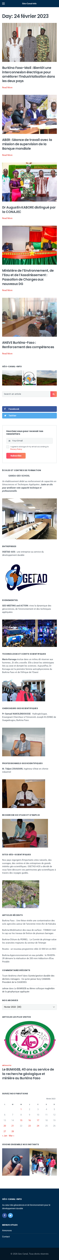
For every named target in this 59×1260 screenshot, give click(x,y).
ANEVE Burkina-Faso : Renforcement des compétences (28, 344)
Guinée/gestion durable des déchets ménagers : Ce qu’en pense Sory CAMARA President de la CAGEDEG (28, 978)
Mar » (11, 1135)
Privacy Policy (16, 449)
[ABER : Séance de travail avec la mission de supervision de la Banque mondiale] (29, 114)
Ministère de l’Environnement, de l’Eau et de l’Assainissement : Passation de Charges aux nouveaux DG (28, 277)
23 (29, 1126)
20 (5, 1126)
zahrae (5, 988)
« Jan (4, 1135)
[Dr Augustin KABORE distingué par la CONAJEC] (29, 182)
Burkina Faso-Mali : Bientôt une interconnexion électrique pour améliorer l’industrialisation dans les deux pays (28, 74)
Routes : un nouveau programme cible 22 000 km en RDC (29, 949)
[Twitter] (10, 1215)
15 (21, 1120)
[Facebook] (4, 1215)
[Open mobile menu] (3, 3)
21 (12, 1126)
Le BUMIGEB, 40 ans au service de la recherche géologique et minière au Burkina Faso (28, 1074)
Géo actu (6, 1065)
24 (38, 1126)
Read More (7, 87)
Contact (6, 1236)
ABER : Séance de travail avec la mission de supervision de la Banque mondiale (27, 144)
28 (12, 1131)
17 (38, 1120)
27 (5, 1131)
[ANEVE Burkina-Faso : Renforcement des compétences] (29, 317)
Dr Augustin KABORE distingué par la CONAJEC (29, 209)
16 (29, 1120)
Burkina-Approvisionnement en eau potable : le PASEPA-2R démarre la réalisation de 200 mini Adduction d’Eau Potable (28, 958)
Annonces (7, 1230)
